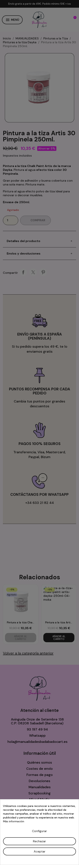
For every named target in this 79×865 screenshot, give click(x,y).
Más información (13, 821)
